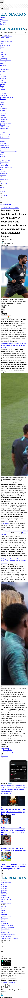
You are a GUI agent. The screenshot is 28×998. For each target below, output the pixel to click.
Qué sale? (3, 132)
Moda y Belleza (4, 127)
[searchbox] (13, 33)
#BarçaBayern (9, 531)
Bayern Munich (7, 750)
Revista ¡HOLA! (4, 162)
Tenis (1, 106)
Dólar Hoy (3, 54)
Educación (3, 78)
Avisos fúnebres (4, 145)
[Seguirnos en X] (2, 947)
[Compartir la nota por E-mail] (6, 314)
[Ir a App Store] (6, 966)
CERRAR (2, 1)
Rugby (2, 104)
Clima (1, 43)
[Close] (2, 871)
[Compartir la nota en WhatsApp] (4, 310)
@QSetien (6, 523)
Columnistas (3, 95)
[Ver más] (2, 754)
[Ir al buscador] (2, 11)
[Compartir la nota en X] (4, 314)
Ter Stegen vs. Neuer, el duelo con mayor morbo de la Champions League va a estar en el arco (13, 561)
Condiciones (4, 982)
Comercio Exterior (5, 60)
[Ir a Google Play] (6, 962)
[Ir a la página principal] (14, 15)
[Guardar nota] (2, 307)
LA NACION (4, 208)
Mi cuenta (5, 27)
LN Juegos (3, 114)
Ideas (1, 154)
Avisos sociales (4, 147)
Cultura (2, 80)
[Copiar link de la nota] (2, 312)
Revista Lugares (4, 164)
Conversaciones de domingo (8, 151)
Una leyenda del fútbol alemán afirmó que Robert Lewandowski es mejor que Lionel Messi (13, 346)
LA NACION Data (5, 45)
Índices (2, 64)
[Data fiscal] (2, 995)
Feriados (2, 121)
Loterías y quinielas (5, 123)
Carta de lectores (5, 149)
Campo (2, 56)
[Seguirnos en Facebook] (2, 942)
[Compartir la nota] (2, 310)
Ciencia (2, 86)
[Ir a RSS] (2, 957)
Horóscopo (3, 119)
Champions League (8, 752)
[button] (14, 116)
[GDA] (5, 988)
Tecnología (3, 117)
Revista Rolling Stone (6, 167)
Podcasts (2, 125)
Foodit (4, 22)
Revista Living (4, 166)
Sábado (2, 153)
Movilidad (3, 62)
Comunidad (3, 82)
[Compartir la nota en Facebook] (2, 314)
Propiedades (3, 58)
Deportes (11, 208)
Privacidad (11, 982)
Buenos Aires (4, 75)
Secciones (5, 20)
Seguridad (3, 77)
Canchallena (3, 108)
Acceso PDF (3, 141)
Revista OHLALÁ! (5, 160)
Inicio (3, 17)
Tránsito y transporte (6, 41)
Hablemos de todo (5, 88)
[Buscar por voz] (25, 32)
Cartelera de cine (5, 134)
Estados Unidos (4, 69)
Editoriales (3, 93)
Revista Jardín (4, 169)
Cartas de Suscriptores (6, 97)
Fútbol (2, 102)
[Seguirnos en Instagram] (2, 952)
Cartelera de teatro (5, 136)
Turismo (2, 115)
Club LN (4, 24)
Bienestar (3, 84)
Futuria (2, 52)
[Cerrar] (26, 29)
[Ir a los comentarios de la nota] (4, 307)
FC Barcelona (5, 748)
